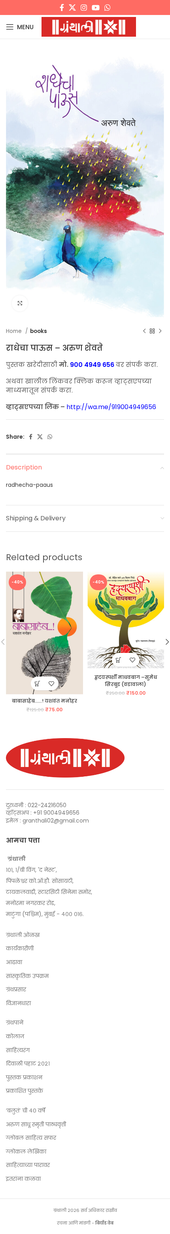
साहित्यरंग (18, 1050)
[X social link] (72, 7)
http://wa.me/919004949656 (111, 406)
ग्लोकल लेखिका (26, 1151)
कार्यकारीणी (20, 948)
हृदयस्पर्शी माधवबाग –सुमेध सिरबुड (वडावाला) (125, 681)
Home (14, 331)
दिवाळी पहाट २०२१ (28, 1064)
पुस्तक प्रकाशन (24, 1077)
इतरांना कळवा (23, 1179)
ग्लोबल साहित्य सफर (31, 1138)
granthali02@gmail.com (56, 821)
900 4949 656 (92, 364)
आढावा (14, 962)
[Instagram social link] (83, 7)
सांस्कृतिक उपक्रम (27, 976)
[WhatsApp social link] (107, 7)
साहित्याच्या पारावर (28, 1165)
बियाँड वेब (104, 1223)
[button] (38, 683)
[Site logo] (89, 26)
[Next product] (160, 331)
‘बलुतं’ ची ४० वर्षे (25, 1110)
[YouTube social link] (95, 7)
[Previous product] (144, 331)
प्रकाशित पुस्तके (24, 1091)
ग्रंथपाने (14, 1022)
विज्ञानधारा (18, 1003)
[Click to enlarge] (20, 303)
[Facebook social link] (61, 7)
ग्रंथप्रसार (16, 989)
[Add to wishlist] (52, 683)
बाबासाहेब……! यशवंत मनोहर (44, 700)
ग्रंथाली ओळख (23, 935)
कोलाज (15, 1036)
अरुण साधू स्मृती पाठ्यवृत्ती (36, 1124)
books (38, 331)
